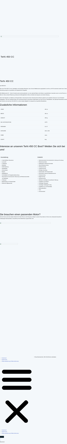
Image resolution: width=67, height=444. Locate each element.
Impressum (4, 357)
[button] (17, 395)
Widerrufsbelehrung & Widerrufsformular (10, 361)
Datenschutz (4, 359)
